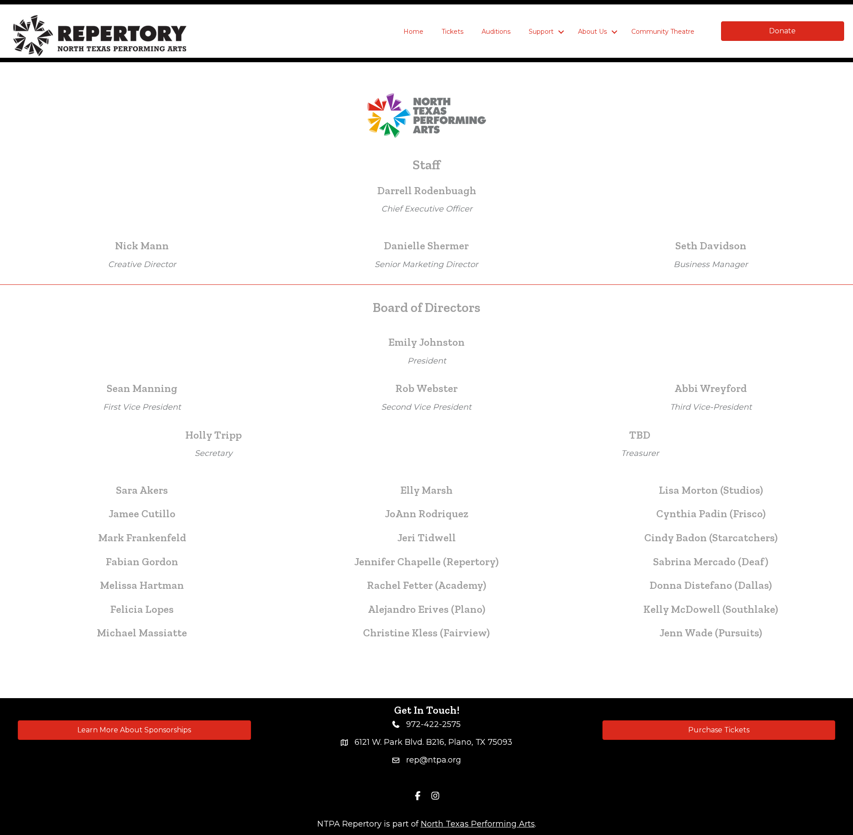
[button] (561, 32)
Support (541, 32)
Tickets (452, 32)
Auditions (496, 32)
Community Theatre (662, 32)
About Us (592, 32)
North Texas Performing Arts (478, 824)
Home (413, 32)
